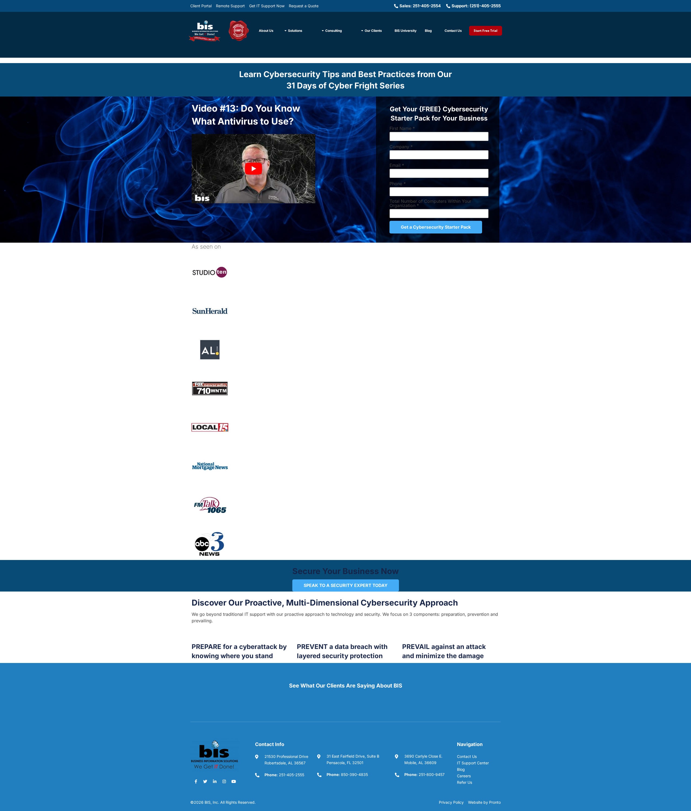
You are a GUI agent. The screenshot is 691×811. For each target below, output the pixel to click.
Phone (397, 183)
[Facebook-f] (196, 781)
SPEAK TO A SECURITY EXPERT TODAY (346, 585)
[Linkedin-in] (215, 781)
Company (401, 147)
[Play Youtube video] (253, 168)
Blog (428, 31)
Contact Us (453, 31)
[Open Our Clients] (362, 30)
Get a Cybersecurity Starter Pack (436, 227)
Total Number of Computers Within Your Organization (430, 203)
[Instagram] (224, 781)
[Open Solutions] (285, 30)
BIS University (405, 31)
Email (396, 165)
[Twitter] (205, 781)
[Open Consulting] (322, 30)
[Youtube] (233, 781)
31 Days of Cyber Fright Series (345, 85)
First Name (402, 128)
